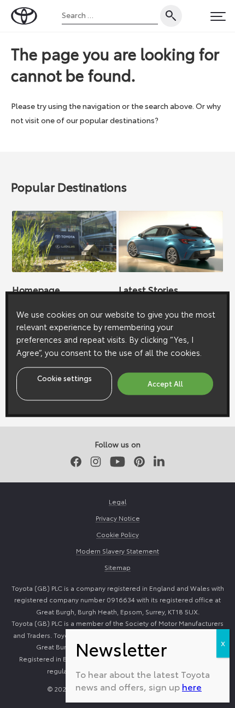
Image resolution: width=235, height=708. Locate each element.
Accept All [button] (165, 383)
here (192, 686)
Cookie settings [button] (64, 378)
